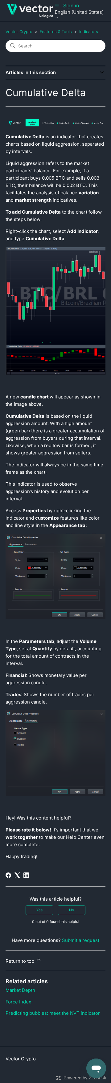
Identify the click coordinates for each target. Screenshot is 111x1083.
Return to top (20, 961)
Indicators (88, 31)
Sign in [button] (71, 5)
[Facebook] (8, 875)
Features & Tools (56, 31)
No (71, 910)
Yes (39, 910)
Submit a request (80, 940)
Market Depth (20, 990)
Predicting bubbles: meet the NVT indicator (53, 1013)
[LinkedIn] (26, 875)
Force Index (18, 1002)
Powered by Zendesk (85, 1077)
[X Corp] (17, 875)
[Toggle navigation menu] (57, 5)
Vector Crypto (19, 31)
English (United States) (79, 12)
